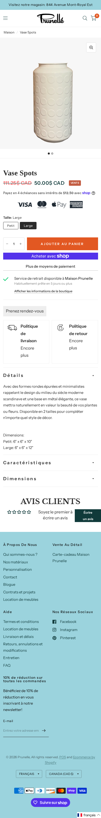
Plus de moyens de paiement (50, 266)
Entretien (11, 657)
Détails (13, 375)
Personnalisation (17, 569)
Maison (9, 32)
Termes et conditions (21, 621)
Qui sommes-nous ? (20, 554)
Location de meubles (20, 599)
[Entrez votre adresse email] (44, 730)
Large (28, 226)
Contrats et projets (19, 592)
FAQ (7, 665)
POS (62, 757)
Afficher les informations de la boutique (43, 291)
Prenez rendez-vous (25, 311)
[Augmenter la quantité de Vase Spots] (20, 244)
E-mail (8, 721)
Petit (10, 226)
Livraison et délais (18, 636)
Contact (10, 577)
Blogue (9, 584)
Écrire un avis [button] (88, 515)
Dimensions (20, 478)
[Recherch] (85, 18)
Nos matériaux (15, 562)
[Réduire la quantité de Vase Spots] (7, 244)
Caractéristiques (27, 462)
